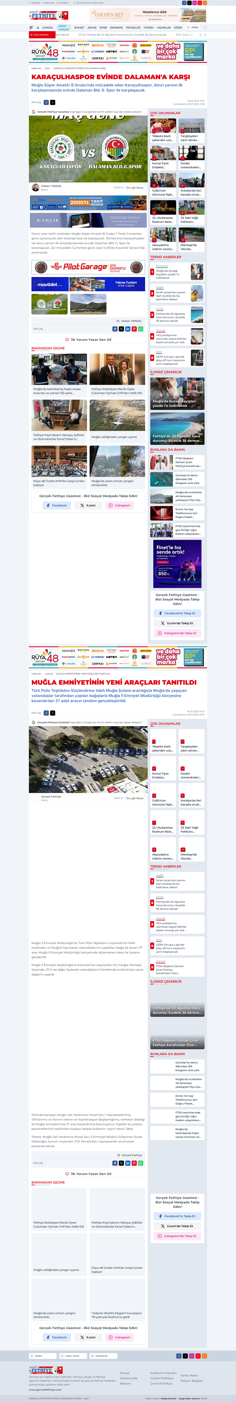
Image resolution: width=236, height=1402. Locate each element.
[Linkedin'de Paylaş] (127, 329)
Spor (103, 27)
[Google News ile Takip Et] (134, 187)
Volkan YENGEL (51, 188)
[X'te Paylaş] (52, 102)
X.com (91, 505)
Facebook (59, 505)
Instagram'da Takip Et (180, 633)
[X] (189, 3)
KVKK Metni (189, 1375)
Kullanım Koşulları (163, 1373)
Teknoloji (133, 27)
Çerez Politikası (161, 1383)
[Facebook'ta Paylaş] (46, 102)
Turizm (149, 27)
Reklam (49, 2)
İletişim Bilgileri (192, 1381)
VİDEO (195, 27)
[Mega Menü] (31, 28)
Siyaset (79, 27)
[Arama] (205, 27)
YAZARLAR (101, 1356)
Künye (36, 2)
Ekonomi (116, 27)
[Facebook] (184, 3)
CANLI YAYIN (72, 1356)
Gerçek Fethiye (51, 798)
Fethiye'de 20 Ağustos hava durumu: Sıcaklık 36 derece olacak (102, 34)
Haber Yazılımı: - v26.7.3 (176, 1398)
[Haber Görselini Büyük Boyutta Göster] (88, 149)
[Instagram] (194, 3)
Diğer (178, 27)
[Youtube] (199, 3)
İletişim (64, 2)
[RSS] (205, 3)
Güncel (47, 27)
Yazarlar (164, 27)
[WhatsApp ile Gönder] (140, 329)
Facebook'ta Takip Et (180, 613)
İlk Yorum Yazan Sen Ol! (91, 340)
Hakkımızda (128, 1378)
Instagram (122, 505)
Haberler (36, 68)
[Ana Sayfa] (38, 27)
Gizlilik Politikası (162, 1378)
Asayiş (91, 27)
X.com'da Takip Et (180, 623)
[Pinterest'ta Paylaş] (134, 329)
